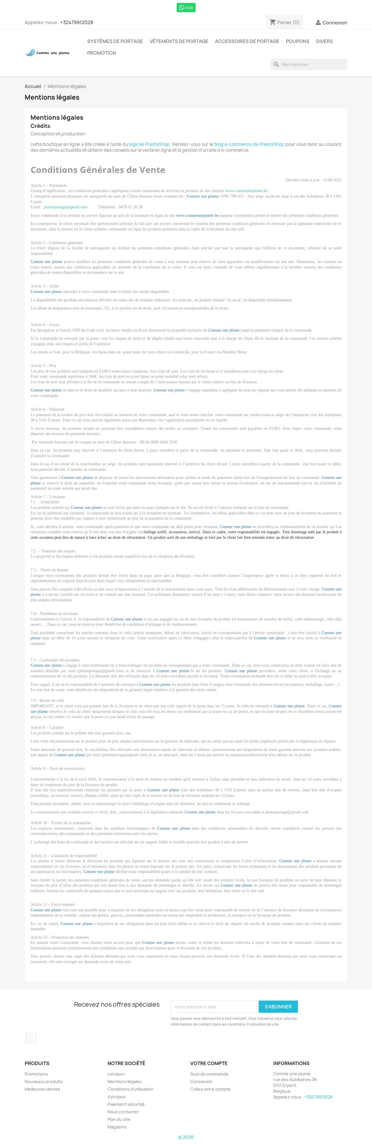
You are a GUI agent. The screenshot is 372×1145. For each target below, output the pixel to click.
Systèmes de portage (115, 41)
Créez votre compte (210, 1089)
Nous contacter (123, 1111)
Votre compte (209, 1063)
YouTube (31, 1038)
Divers (324, 41)
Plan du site (119, 1119)
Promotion (101, 53)
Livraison (116, 1074)
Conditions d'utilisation (130, 1089)
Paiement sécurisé (126, 1104)
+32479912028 (76, 22)
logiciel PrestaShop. (150, 144)
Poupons (298, 41)
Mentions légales (125, 1081)
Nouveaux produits (44, 1081)
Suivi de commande (209, 1074)
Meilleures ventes (42, 1089)
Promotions (36, 1074)
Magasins (117, 1127)
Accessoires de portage (247, 41)
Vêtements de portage (179, 41)
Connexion (201, 1081)
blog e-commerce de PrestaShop (249, 144)
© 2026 (186, 1137)
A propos (117, 1096)
